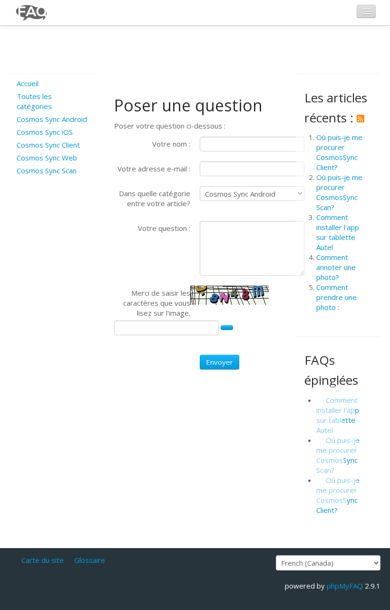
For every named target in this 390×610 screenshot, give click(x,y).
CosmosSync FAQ (32, 12)
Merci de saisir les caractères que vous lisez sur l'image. (156, 303)
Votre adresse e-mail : (153, 168)
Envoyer (219, 362)
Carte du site (42, 560)
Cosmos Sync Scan (47, 170)
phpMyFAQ (345, 585)
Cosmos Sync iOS (45, 132)
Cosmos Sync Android (52, 119)
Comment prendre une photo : (336, 297)
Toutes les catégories (34, 101)
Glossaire (89, 560)
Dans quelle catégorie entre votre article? (154, 198)
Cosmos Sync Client (48, 145)
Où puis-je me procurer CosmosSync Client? (339, 152)
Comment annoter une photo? (336, 267)
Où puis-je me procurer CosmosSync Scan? (339, 192)
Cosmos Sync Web (47, 157)
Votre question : (164, 228)
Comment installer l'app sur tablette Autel (337, 232)
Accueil (28, 83)
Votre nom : (171, 144)
